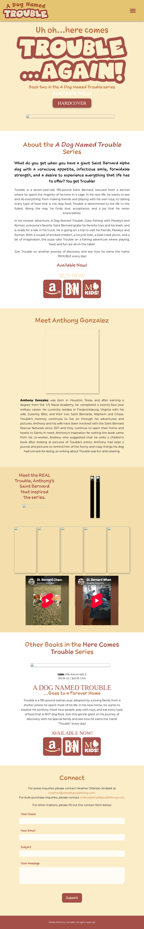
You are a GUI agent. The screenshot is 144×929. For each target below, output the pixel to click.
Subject (26, 847)
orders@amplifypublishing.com (102, 797)
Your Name (28, 814)
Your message (30, 863)
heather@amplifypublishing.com (71, 793)
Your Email (28, 830)
